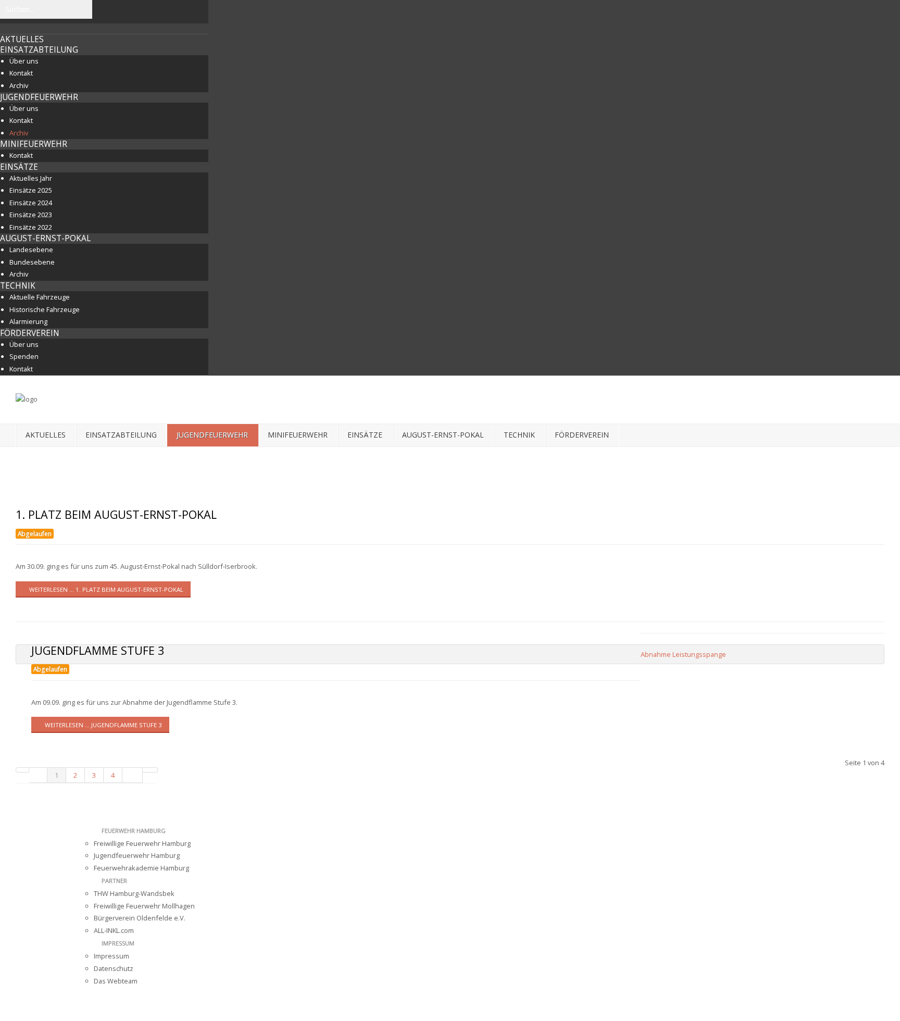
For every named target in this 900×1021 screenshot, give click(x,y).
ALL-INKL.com (114, 930)
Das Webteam (116, 981)
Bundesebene (32, 262)
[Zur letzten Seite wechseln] (150, 770)
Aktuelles (22, 39)
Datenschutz (113, 968)
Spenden (24, 356)
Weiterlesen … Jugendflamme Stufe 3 (102, 725)
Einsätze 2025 (30, 190)
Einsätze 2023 (30, 214)
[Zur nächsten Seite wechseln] (132, 775)
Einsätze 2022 (30, 227)
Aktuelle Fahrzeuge (39, 297)
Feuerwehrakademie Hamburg (141, 868)
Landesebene (31, 249)
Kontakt (21, 73)
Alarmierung (28, 321)
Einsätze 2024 (30, 202)
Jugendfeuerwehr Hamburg (137, 855)
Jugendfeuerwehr (39, 97)
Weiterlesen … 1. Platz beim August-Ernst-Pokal (105, 589)
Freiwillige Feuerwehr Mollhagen (144, 906)
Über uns (24, 61)
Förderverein (29, 333)
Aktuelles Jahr (30, 178)
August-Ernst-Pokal (45, 238)
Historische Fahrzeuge (44, 309)
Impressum (111, 956)
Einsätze (19, 166)
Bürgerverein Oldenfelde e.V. (139, 918)
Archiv (18, 85)
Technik (17, 285)
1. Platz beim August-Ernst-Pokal (116, 514)
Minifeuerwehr (33, 144)
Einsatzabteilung (39, 49)
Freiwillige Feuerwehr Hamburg (142, 843)
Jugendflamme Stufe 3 (97, 650)
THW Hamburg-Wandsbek (134, 893)
